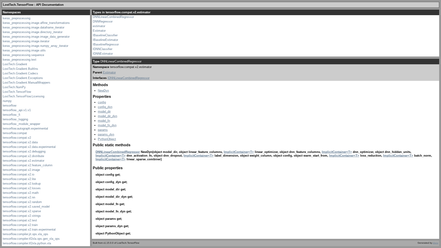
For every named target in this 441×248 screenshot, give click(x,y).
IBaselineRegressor (106, 44)
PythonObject (107, 139)
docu (435, 243)
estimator (99, 26)
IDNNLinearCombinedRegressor (128, 78)
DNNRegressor (103, 21)
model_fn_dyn (107, 125)
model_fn (104, 120)
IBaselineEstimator (105, 40)
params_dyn (106, 134)
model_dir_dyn (107, 116)
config (102, 102)
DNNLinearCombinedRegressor (113, 17)
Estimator (99, 30)
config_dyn (105, 107)
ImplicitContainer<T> (239, 152)
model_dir (104, 111)
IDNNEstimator (103, 53)
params (103, 130)
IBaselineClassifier (105, 35)
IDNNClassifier (102, 49)
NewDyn (103, 90)
